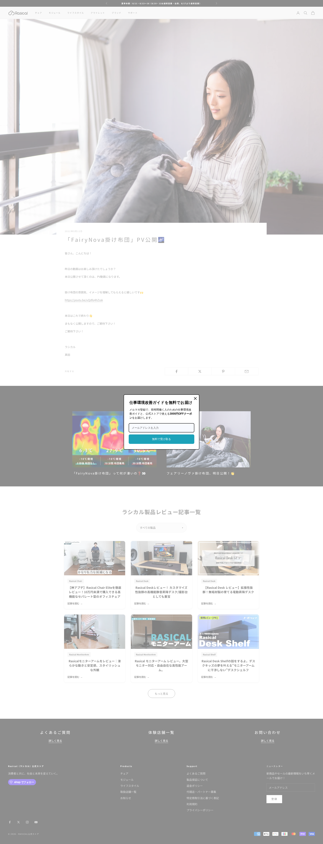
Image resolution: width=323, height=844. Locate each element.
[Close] (195, 398)
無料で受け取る (161, 439)
